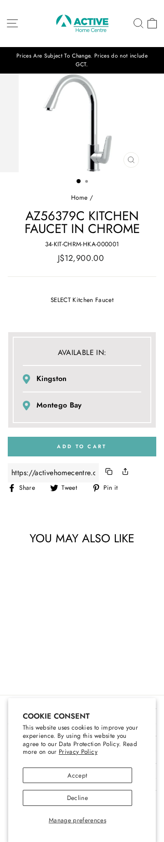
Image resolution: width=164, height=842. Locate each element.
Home (79, 197)
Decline (77, 797)
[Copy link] (108, 473)
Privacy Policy (78, 751)
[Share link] (125, 473)
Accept (77, 775)
